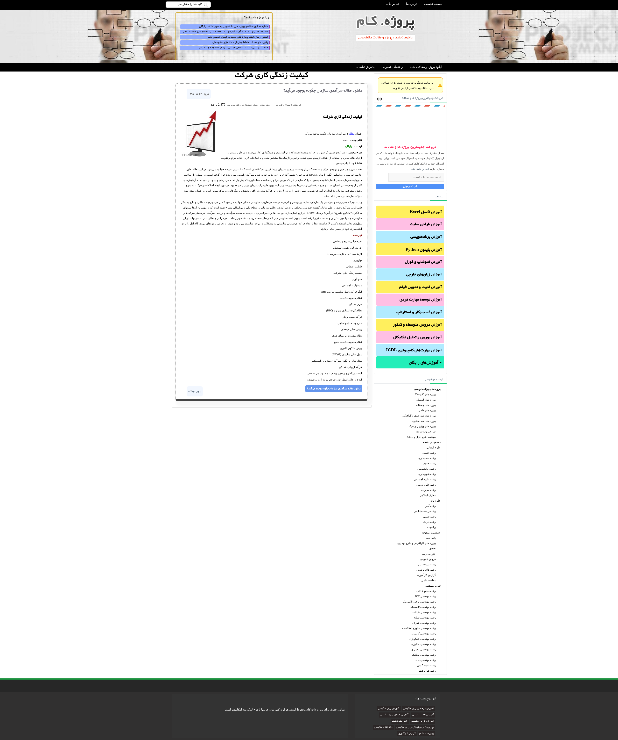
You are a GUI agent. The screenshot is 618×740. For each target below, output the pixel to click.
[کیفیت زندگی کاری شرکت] (200, 156)
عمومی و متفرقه (431, 532)
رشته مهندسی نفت (425, 660)
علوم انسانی (434, 447)
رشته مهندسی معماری (423, 649)
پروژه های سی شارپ (424, 420)
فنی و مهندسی (433, 585)
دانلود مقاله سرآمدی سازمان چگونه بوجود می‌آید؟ (322, 91)
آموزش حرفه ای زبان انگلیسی (418, 708)
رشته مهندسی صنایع (425, 617)
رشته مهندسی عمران (424, 622)
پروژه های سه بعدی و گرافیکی (419, 415)
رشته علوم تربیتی (426, 484)
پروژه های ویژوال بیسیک (422, 426)
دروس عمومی (428, 559)
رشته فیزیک (429, 521)
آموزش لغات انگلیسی (423, 715)
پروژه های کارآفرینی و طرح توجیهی (416, 543)
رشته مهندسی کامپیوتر (423, 633)
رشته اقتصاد (429, 452)
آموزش (426, 212)
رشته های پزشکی (426, 569)
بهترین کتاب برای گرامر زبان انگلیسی (415, 727)
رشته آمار (430, 505)
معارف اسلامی (428, 495)
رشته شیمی (429, 516)
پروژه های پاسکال (426, 404)
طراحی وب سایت (426, 431)
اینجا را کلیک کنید (420, 168)
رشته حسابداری (427, 458)
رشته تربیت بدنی (426, 564)
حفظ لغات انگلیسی (383, 727)
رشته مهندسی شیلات (424, 612)
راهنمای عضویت (392, 67)
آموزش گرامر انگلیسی (422, 721)
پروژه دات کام (426, 734)
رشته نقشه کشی (426, 665)
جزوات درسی (428, 553)
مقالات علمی (428, 580)
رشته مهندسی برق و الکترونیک (419, 601)
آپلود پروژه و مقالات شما (426, 67)
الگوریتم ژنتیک (399, 721)
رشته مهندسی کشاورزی (422, 638)
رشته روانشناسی (426, 468)
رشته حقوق (429, 463)
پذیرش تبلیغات (365, 67)
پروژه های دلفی (427, 410)
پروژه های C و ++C (425, 394)
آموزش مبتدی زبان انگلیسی (394, 715)
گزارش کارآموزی (426, 575)
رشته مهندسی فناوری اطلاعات (419, 628)
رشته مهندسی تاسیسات (423, 606)
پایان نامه (431, 537)
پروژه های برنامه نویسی (427, 389)
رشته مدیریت (428, 490)
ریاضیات (431, 527)
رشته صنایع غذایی (426, 590)
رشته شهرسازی (427, 474)
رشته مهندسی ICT (425, 596)
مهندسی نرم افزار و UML (421, 436)
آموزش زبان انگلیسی (389, 708)
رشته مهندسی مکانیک (424, 654)
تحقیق (432, 548)
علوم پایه (435, 500)
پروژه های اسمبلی (426, 399)
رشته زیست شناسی (425, 511)
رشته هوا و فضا (427, 670)
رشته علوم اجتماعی (425, 479)
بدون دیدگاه (194, 391)
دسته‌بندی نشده (432, 442)
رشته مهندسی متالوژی (423, 644)
